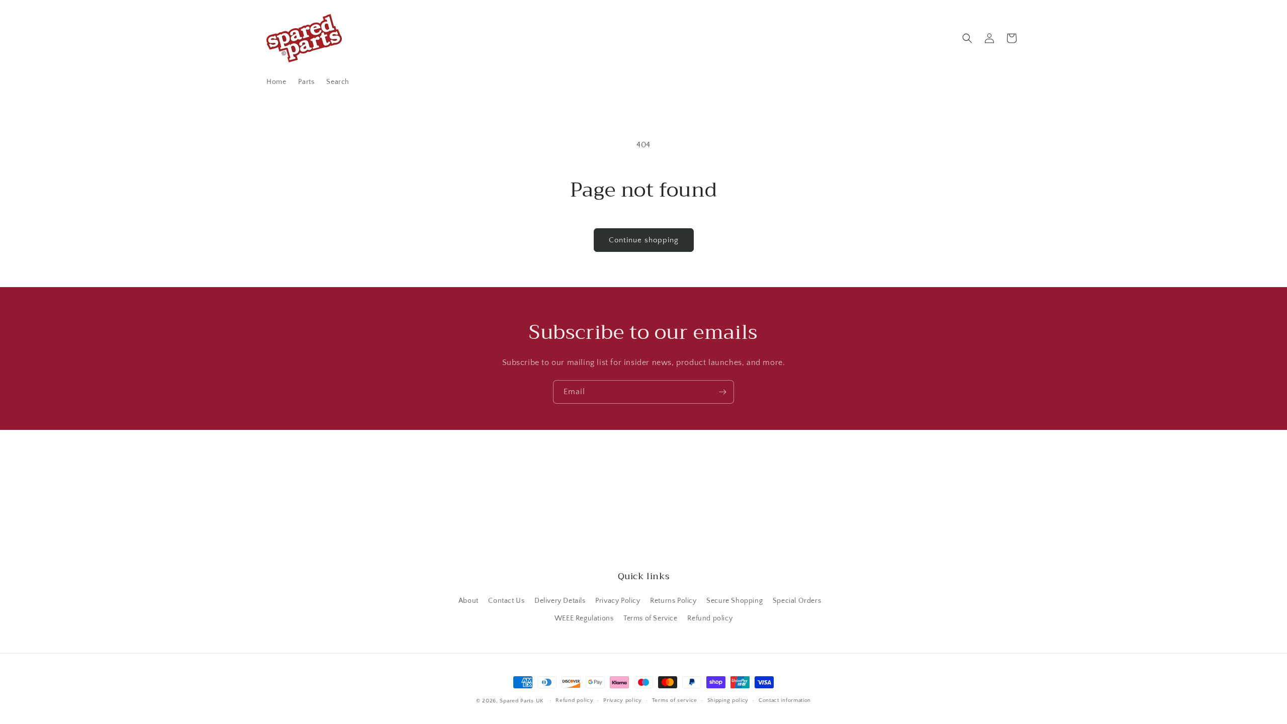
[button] (967, 38)
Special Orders (797, 601)
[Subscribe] (722, 392)
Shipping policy (728, 700)
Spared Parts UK (522, 701)
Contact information (785, 700)
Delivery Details (560, 601)
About (468, 601)
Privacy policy (622, 700)
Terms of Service (650, 618)
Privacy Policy (617, 601)
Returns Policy (673, 601)
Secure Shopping (734, 601)
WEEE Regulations (584, 618)
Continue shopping (644, 240)
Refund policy (709, 618)
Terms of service (674, 700)
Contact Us (506, 601)
